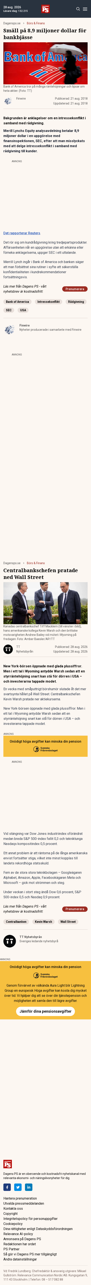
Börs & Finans (36, 23)
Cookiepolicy (13, 1224)
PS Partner (11, 1249)
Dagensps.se (12, 23)
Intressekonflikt (48, 301)
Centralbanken (16, 921)
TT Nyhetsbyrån (30, 937)
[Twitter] (18, 1187)
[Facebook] (7, 1187)
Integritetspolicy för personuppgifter (30, 1219)
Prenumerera (75, 289)
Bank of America (17, 301)
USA (23, 310)
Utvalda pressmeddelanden (23, 1203)
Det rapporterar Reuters (21, 233)
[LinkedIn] (28, 1187)
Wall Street (68, 921)
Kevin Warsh (43, 921)
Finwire (24, 325)
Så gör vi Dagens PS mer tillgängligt (30, 1254)
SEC (9, 310)
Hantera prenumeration (20, 1198)
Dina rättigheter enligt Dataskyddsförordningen (38, 1229)
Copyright (10, 1214)
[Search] (78, 9)
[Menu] (85, 9)
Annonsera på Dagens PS (22, 1239)
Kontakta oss (13, 1209)
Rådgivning (76, 301)
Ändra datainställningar (20, 1259)
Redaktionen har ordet (19, 1244)
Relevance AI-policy (18, 1234)
